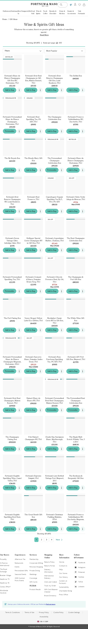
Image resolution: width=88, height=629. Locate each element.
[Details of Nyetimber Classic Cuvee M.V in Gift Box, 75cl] (54, 298)
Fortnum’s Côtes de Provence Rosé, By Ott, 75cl (54, 279)
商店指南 (33, 586)
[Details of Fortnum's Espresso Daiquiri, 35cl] (33, 456)
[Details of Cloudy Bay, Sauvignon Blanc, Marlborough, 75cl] (54, 417)
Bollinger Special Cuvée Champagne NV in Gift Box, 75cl (33, 240)
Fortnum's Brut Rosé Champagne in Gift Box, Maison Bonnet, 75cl (33, 79)
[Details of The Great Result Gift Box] (33, 495)
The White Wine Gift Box (75, 319)
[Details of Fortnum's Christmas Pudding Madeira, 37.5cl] (54, 495)
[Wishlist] (79, 5)
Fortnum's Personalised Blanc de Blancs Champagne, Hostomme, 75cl (12, 120)
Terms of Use (29, 612)
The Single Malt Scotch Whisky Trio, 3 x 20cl (76, 439)
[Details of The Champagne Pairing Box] (12, 417)
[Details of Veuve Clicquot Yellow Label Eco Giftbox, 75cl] (33, 298)
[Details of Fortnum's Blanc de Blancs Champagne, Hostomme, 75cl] (75, 138)
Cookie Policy (58, 612)
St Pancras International (4, 564)
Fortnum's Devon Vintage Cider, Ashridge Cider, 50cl (12, 240)
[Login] (75, 4)
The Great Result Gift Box (33, 515)
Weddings (33, 574)
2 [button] (41, 539)
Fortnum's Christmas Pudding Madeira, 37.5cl (54, 517)
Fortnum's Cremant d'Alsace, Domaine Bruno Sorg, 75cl (33, 279)
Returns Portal (49, 566)
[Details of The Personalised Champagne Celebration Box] (54, 138)
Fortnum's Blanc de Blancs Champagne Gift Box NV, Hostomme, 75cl (12, 79)
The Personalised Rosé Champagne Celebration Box (76, 400)
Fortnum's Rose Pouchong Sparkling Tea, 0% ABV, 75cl (54, 359)
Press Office (63, 595)
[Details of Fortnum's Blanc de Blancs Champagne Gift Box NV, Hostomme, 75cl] (12, 57)
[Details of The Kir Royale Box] (12, 138)
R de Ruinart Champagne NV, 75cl (33, 438)
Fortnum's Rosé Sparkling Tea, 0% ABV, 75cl (33, 119)
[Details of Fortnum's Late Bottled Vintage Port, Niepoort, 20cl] (54, 456)
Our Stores (63, 573)
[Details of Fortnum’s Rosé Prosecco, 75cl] (33, 177)
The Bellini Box (75, 76)
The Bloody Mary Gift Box (33, 159)
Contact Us (63, 566)
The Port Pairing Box (12, 318)
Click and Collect (50, 582)
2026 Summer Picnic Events (20, 579)
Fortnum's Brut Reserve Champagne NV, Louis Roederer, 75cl (12, 200)
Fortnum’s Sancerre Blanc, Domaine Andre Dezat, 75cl (33, 359)
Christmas (14, 11)
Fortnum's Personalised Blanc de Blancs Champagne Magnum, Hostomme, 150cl (12, 360)
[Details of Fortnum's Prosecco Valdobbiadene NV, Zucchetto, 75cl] (75, 97)
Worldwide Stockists (4, 591)
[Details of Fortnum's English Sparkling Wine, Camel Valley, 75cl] (12, 456)
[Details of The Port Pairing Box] (12, 298)
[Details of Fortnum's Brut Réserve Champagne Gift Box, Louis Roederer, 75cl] (54, 57)
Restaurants (19, 563)
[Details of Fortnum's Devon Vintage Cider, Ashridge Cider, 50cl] (12, 218)
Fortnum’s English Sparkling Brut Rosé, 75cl (12, 517)
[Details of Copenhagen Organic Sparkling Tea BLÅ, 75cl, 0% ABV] (54, 177)
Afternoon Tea (20, 559)
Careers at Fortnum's (63, 582)
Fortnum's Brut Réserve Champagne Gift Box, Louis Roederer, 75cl (54, 79)
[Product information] (82, 90)
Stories (61, 562)
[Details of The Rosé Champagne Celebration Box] (75, 218)
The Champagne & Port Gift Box (75, 278)
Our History (63, 577)
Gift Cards (33, 582)
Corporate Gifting (36, 563)
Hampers (24, 11)
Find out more (50, 604)
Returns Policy (49, 562)
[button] (84, 4)
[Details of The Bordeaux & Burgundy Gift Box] (75, 456)
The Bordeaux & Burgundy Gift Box (76, 477)
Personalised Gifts (21, 571)
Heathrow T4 (4, 583)
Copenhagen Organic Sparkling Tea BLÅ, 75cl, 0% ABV (54, 199)
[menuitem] (6, 12)
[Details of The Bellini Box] (75, 56)
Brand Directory (50, 596)
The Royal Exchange (3, 570)
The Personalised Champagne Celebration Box (55, 160)
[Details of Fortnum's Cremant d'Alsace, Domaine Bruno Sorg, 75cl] (33, 257)
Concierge (33, 578)
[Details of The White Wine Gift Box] (75, 298)
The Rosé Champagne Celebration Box (76, 239)
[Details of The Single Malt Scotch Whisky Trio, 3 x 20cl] (75, 417)
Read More (44, 35)
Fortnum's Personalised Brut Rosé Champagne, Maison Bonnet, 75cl (54, 400)
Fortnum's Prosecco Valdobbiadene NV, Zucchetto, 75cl (76, 119)
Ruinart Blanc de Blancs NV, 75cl (33, 399)
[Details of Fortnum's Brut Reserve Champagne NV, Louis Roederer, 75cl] (12, 177)
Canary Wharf (5, 587)
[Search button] (61, 5)
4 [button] (51, 539)
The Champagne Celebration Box (54, 118)
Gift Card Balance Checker (51, 590)
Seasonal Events (20, 574)
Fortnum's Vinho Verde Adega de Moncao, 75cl (75, 198)
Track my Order (50, 586)
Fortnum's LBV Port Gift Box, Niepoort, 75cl (75, 358)
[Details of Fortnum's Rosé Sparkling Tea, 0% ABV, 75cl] (33, 97)
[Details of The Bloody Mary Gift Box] (33, 138)
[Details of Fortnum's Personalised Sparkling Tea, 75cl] (12, 257)
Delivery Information (48, 571)
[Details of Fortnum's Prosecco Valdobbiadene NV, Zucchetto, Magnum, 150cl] (75, 495)
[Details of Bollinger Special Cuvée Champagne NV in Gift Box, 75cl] (33, 218)
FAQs (61, 570)
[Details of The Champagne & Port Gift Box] (75, 257)
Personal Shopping (36, 567)
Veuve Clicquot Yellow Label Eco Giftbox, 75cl (33, 319)
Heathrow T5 (5, 579)
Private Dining (35, 571)
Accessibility (44, 617)
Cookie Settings (74, 612)
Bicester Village (5, 575)
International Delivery (49, 577)
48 (57, 43)
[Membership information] (71, 4)
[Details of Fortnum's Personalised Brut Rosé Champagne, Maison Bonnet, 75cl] (54, 378)
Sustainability (64, 587)
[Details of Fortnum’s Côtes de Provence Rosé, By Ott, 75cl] (54, 257)
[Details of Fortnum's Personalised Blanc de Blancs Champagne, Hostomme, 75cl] (12, 97)
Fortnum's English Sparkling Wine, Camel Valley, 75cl (12, 478)
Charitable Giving (65, 591)
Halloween (6, 11)
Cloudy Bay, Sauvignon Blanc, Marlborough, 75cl (54, 439)
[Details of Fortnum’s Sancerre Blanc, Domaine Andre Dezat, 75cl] (33, 337)
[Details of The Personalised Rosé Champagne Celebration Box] (75, 378)
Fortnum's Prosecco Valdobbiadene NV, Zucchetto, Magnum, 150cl (75, 518)
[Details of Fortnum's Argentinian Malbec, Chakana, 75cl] (54, 218)
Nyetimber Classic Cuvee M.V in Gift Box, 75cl (54, 320)
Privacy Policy (44, 612)
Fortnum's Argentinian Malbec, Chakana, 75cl (54, 239)
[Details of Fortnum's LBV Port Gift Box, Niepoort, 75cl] (75, 337)
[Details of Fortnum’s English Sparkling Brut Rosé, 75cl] (12, 495)
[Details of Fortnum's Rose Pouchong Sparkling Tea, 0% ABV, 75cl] (54, 337)
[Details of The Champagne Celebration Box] (54, 97)
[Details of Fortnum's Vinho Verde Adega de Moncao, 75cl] (75, 177)
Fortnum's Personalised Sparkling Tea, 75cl (12, 278)
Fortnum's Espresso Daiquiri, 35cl (33, 477)
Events (17, 567)
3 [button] (46, 539)
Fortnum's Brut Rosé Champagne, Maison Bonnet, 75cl (12, 400)
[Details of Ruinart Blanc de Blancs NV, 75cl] (33, 378)
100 (60, 43)
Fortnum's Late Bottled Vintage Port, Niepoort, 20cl (54, 478)
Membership (34, 559)
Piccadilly (3, 559)
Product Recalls (35, 589)
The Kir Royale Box (12, 158)
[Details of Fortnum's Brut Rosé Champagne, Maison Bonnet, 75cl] (12, 378)
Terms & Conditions (12, 612)
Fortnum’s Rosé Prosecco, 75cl (33, 198)
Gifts (29, 11)
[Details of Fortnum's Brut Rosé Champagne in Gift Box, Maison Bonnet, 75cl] (33, 57)
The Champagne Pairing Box (12, 438)
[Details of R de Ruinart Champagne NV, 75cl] (33, 417)
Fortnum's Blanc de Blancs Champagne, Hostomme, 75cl (76, 160)
